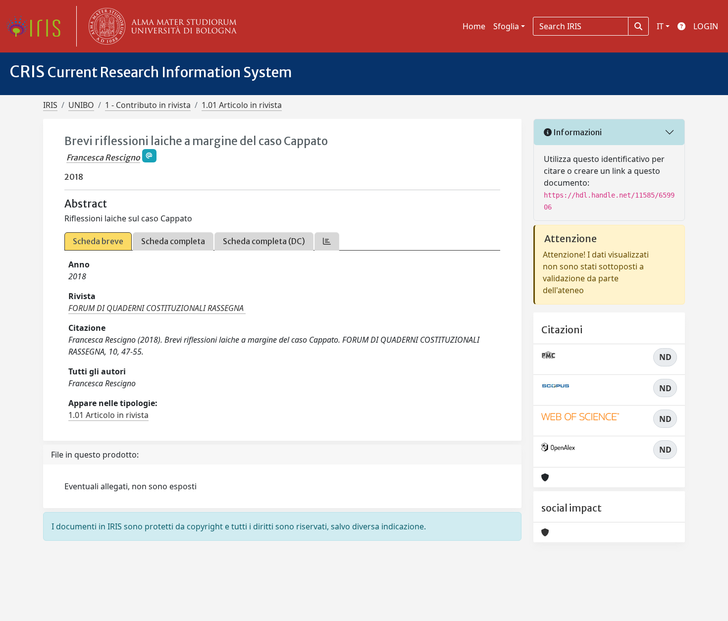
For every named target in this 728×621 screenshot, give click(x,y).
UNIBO (81, 105)
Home (474, 26)
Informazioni (577, 132)
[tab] (326, 241)
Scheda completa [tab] (173, 241)
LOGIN (705, 26)
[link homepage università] (160, 26)
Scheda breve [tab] (98, 241)
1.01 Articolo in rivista (242, 105)
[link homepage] (37, 26)
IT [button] (660, 26)
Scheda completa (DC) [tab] (264, 241)
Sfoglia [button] (506, 26)
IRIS (50, 105)
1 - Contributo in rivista (148, 105)
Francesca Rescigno (103, 157)
